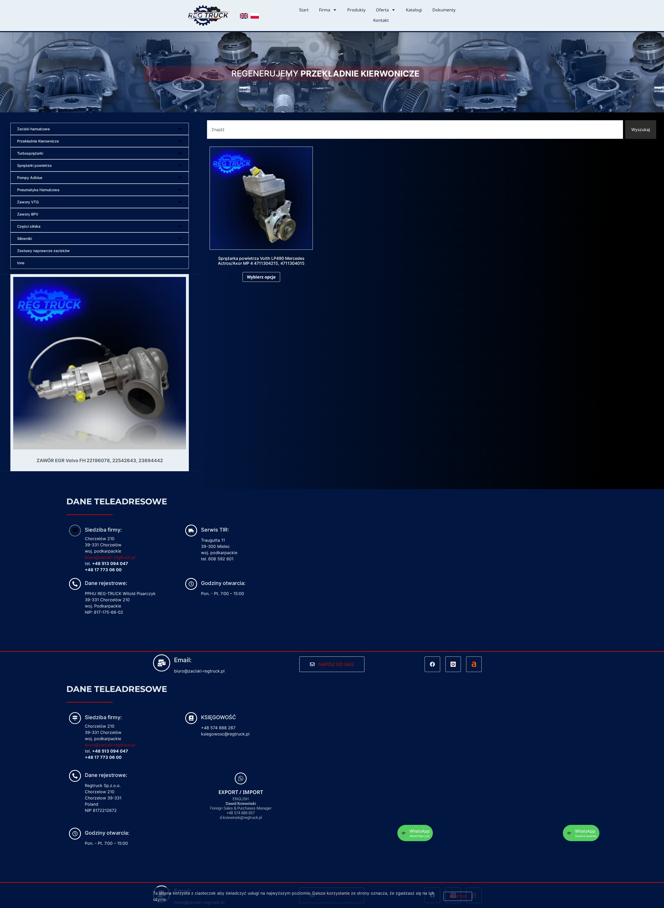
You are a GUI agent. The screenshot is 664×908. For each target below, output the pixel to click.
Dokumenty (443, 10)
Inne (20, 263)
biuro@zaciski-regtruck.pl (110, 557)
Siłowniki (24, 238)
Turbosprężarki (30, 153)
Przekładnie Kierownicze (38, 141)
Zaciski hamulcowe (33, 129)
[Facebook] (432, 664)
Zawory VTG (28, 202)
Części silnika (28, 226)
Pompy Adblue (29, 177)
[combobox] (415, 129)
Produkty (356, 10)
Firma (324, 10)
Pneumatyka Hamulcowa (38, 190)
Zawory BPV (27, 214)
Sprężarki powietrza (34, 165)
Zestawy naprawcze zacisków (43, 250)
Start (304, 10)
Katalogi (414, 10)
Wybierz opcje (261, 277)
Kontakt (381, 20)
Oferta (382, 10)
